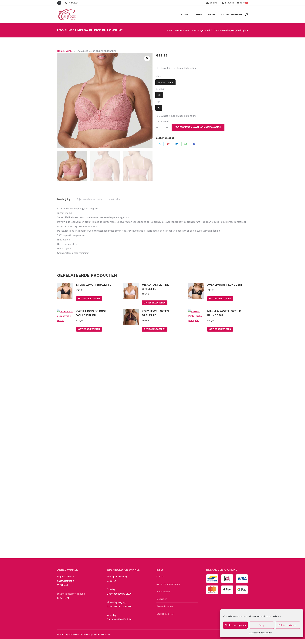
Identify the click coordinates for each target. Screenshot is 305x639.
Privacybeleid (266, 633)
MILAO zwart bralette (93, 284)
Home (60, 50)
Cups (158, 101)
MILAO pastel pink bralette (155, 286)
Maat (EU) (160, 88)
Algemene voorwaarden (168, 584)
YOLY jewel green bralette (155, 313)
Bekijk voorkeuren (287, 625)
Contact (214, 3)
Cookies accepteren (235, 625)
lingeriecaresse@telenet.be (71, 593)
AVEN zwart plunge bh (224, 284)
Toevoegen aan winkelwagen (198, 127)
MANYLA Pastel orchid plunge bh (224, 313)
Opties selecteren (89, 298)
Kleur (158, 76)
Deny (261, 625)
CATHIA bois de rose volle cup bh (91, 313)
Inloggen (229, 3)
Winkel (69, 50)
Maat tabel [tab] (115, 199)
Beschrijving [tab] (64, 199)
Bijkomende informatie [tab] (89, 199)
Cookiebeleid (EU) (165, 613)
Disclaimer (161, 598)
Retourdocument (165, 606)
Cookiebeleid (254, 633)
